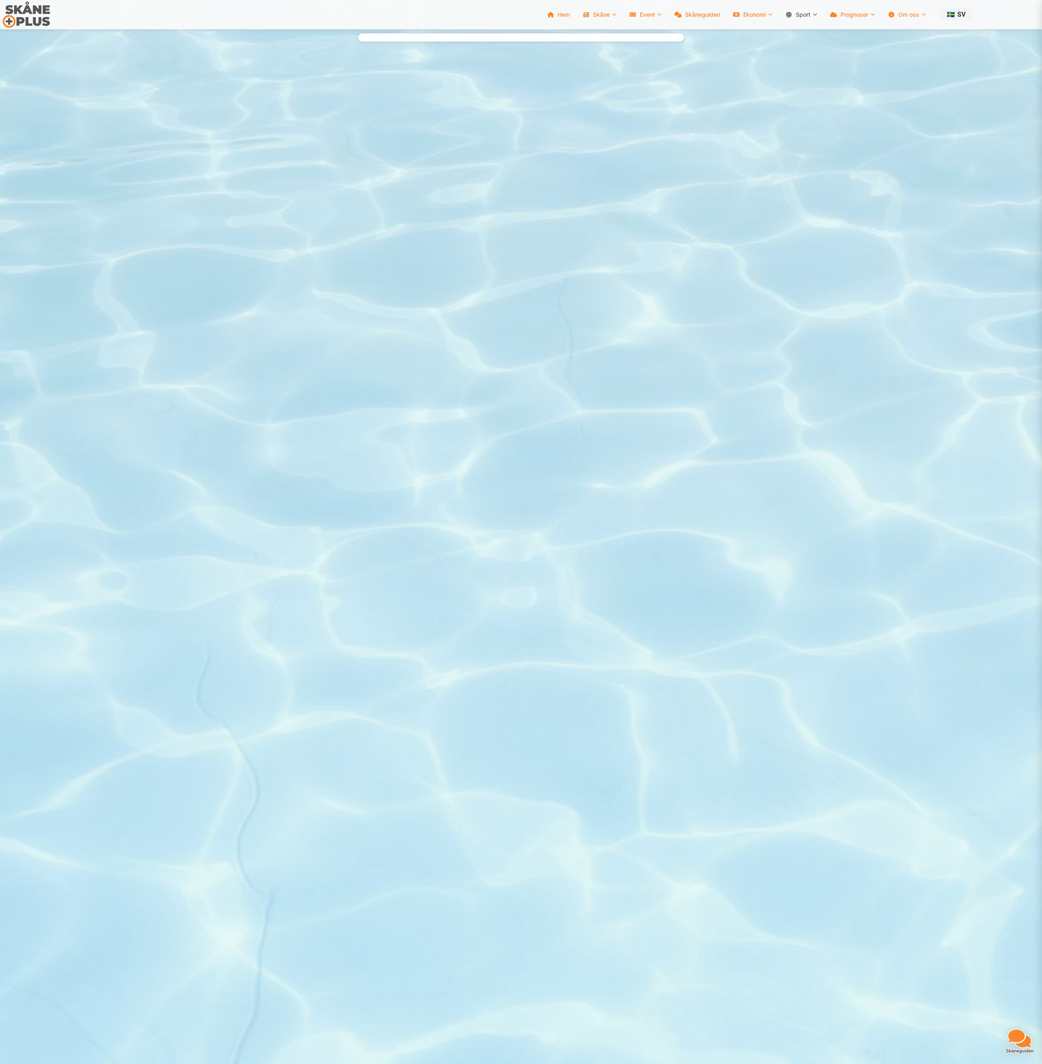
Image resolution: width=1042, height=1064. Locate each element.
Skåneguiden (702, 14)
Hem (564, 14)
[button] (956, 14)
